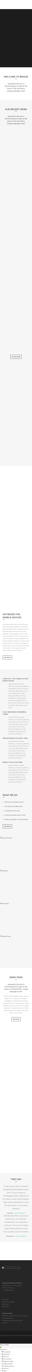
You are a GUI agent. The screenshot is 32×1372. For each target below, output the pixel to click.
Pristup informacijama (8, 1302)
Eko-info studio (16, 1338)
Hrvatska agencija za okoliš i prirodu (12, 1320)
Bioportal (4, 1323)
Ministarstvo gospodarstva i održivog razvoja (15, 1316)
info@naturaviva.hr (9, 1290)
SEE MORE (7, 826)
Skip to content (4, 1345)
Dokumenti (5, 1299)
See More (7, 657)
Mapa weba (5, 1304)
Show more (16, 357)
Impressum (5, 1306)
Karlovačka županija (7, 1318)
